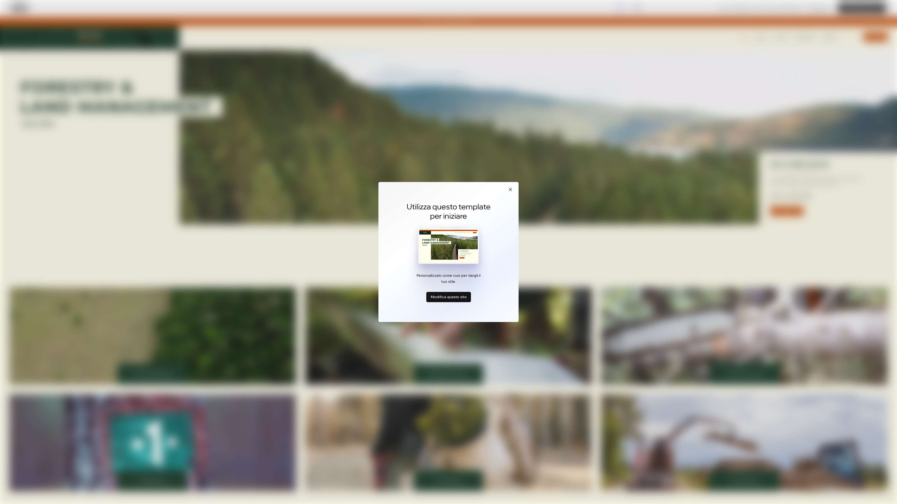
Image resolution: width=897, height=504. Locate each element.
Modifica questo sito (449, 296)
